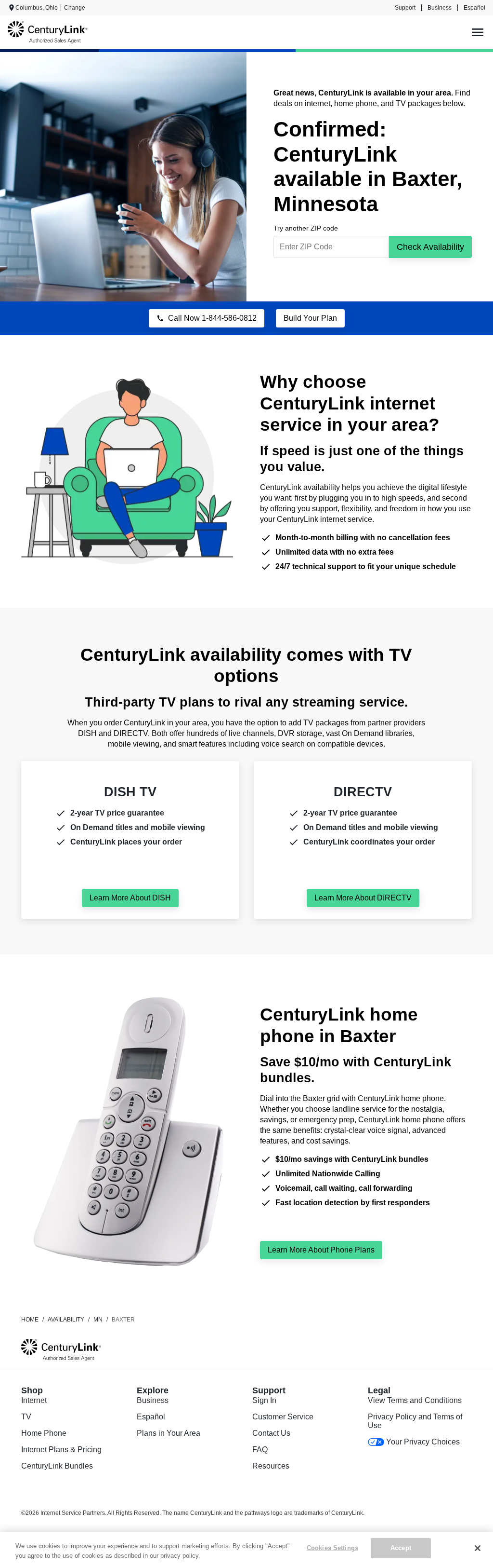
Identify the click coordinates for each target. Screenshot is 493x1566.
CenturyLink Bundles (57, 1466)
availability (66, 1319)
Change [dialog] (74, 7)
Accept (400, 1548)
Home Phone (43, 1433)
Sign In (264, 1400)
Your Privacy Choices (423, 1442)
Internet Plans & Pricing (61, 1449)
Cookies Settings (332, 1548)
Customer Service (282, 1417)
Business (440, 7)
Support (405, 7)
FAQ (260, 1449)
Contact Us (271, 1433)
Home (30, 1319)
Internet (34, 1400)
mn (98, 1319)
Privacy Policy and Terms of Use (415, 1421)
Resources (270, 1466)
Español (474, 7)
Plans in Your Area (168, 1433)
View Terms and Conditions (415, 1400)
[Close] (477, 1548)
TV (26, 1417)
